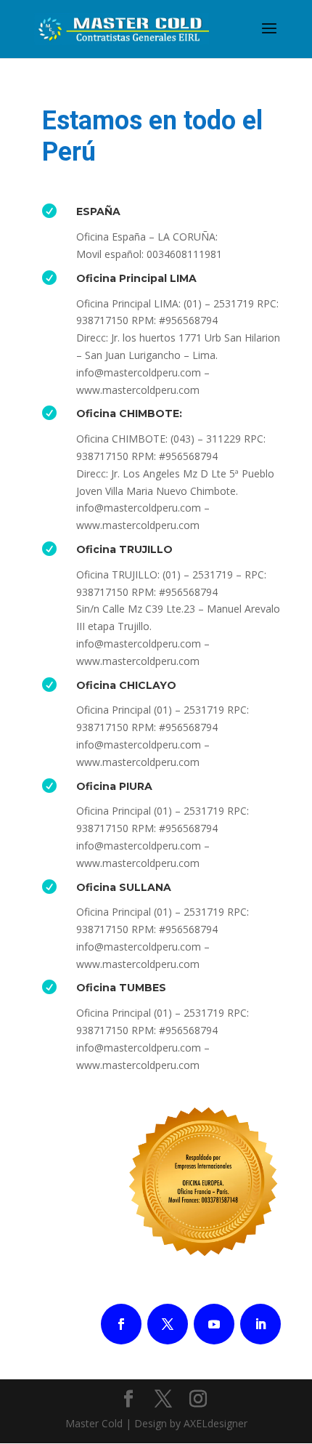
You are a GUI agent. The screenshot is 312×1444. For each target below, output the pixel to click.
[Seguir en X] (167, 1324)
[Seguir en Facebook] (121, 1324)
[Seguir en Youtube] (214, 1324)
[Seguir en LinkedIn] (260, 1324)
